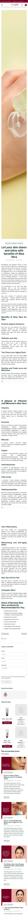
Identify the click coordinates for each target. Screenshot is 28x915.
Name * (3, 651)
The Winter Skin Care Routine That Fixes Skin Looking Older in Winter (14, 865)
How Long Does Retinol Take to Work (13, 908)
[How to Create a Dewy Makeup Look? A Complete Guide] (14, 765)
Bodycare (8, 243)
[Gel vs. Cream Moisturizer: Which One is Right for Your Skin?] (14, 810)
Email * (3, 658)
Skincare (20, 243)
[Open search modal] (22, 4)
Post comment (6, 681)
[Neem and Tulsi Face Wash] (7, 732)
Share (4, 638)
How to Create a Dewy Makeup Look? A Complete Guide (13, 777)
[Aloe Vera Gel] (7, 711)
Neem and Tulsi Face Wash (7, 742)
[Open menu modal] (2, 4)
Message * (4, 665)
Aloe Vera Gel (7, 719)
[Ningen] (15, 5)
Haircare (14, 243)
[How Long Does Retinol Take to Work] (14, 897)
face (5, 772)
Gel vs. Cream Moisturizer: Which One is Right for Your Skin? (13, 822)
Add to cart (7, 722)
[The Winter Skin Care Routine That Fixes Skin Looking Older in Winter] (14, 854)
